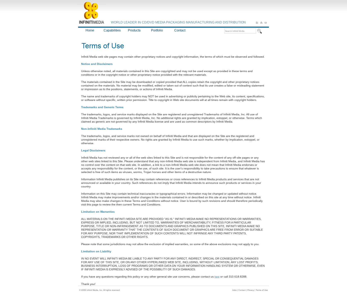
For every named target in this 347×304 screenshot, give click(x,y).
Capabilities (112, 30)
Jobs (234, 290)
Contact (179, 30)
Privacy (250, 290)
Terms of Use (262, 290)
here (216, 276)
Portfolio (157, 30)
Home (90, 30)
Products (134, 30)
